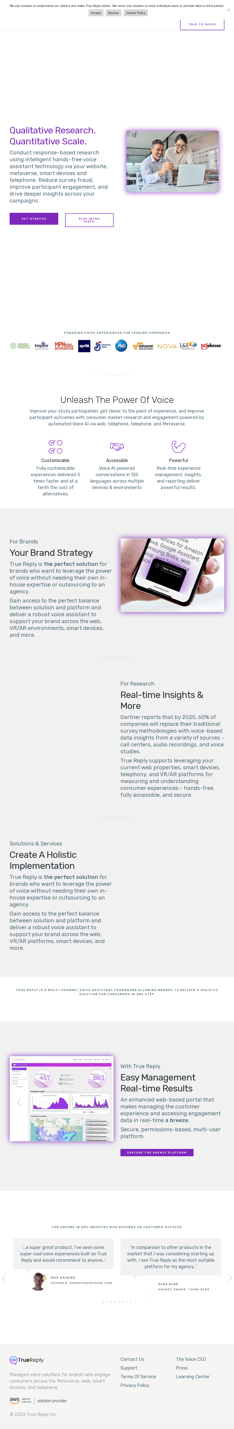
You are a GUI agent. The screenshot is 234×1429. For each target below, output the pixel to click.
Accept (96, 13)
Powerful (178, 460)
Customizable (55, 460)
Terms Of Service (138, 1376)
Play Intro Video (89, 220)
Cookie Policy (136, 13)
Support (128, 1368)
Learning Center (193, 1376)
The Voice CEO (191, 1359)
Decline (113, 13)
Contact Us (132, 1359)
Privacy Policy (134, 1385)
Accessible (117, 460)
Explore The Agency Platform (157, 1152)
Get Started (33, 218)
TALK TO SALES (202, 24)
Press (182, 1368)
